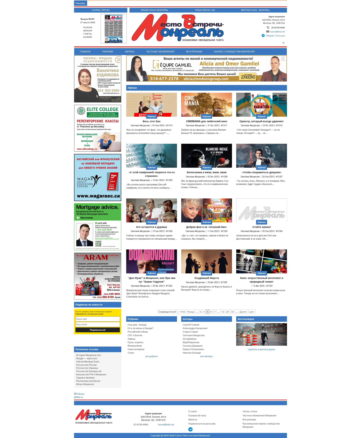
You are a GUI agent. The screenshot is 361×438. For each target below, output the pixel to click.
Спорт (131, 352)
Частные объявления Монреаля (259, 415)
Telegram (270, 35)
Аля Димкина (189, 338)
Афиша (131, 338)
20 (227, 311)
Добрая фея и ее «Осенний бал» (206, 227)
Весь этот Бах (151, 121)
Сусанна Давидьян (192, 345)
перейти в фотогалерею (261, 349)
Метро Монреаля (85, 384)
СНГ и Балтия (135, 335)
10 (223, 311)
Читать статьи (250, 411)
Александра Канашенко (195, 328)
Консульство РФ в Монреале (91, 374)
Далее (243, 311)
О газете (192, 411)
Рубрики (107, 51)
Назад (190, 311)
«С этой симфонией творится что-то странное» (152, 174)
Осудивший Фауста (206, 278)
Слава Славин (190, 331)
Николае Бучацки (192, 352)
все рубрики (151, 356)
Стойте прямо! (261, 227)
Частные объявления (160, 51)
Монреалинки (135, 345)
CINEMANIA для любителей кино (206, 121)
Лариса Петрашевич (193, 349)
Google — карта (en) (86, 358)
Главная (85, 51)
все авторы (206, 356)
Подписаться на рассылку (201, 423)
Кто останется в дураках (151, 227)
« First (182, 311)
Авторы (129, 51)
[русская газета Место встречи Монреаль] (93, 416)
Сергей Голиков (191, 324)
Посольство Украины (87, 368)
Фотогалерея (246, 319)
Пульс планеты (135, 342)
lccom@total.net (277, 31)
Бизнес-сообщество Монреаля (234, 51)
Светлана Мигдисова (194, 335)
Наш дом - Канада (137, 324)
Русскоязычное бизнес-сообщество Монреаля (261, 425)
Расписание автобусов (88, 380)
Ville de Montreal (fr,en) (87, 361)
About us (192, 419)
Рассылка (280, 35)
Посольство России (86, 364)
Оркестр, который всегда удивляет (261, 121)
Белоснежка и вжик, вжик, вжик (206, 172)
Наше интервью (136, 349)
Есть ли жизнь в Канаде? (141, 328)
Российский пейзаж (138, 331)
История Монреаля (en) (88, 355)
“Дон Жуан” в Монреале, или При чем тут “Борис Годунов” (151, 279)
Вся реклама (194, 51)
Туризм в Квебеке (85, 377)
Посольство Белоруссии (89, 371)
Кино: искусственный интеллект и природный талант (261, 279)
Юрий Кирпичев (191, 342)
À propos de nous (197, 415)
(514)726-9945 (278, 27)
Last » (252, 311)
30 (232, 311)
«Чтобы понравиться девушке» (261, 172)
